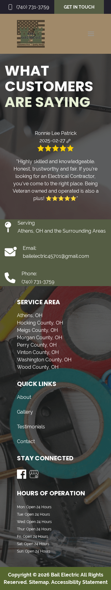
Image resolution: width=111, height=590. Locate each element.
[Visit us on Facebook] (21, 474)
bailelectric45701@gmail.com (56, 256)
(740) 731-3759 (32, 7)
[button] (91, 34)
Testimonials (31, 427)
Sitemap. (39, 582)
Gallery (25, 412)
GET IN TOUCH (79, 7)
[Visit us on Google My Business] (34, 474)
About (24, 397)
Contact (26, 441)
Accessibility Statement (79, 582)
